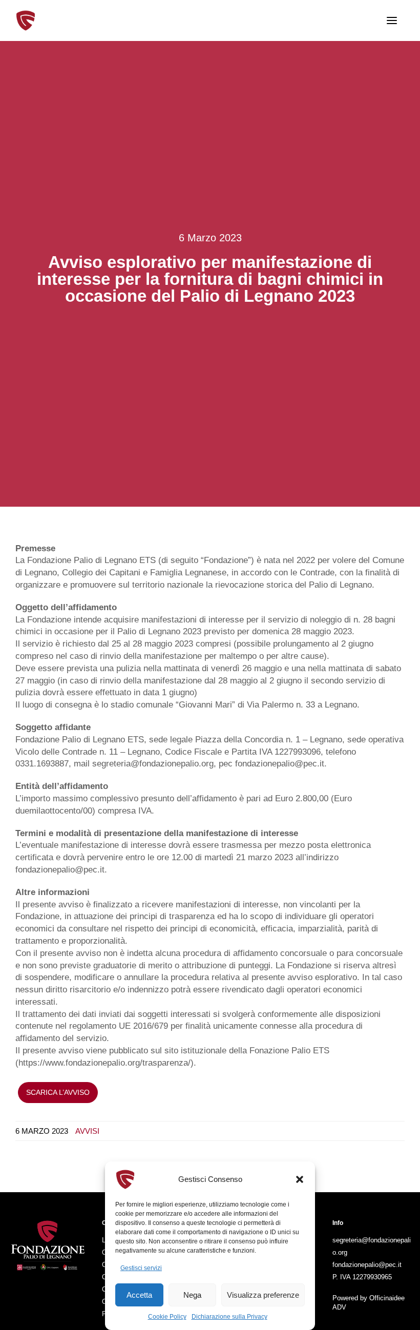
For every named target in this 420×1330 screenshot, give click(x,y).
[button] (300, 1179)
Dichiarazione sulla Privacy (229, 1316)
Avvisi (87, 1131)
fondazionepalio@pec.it (367, 1265)
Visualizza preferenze (263, 1295)
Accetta (139, 1295)
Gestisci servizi (141, 1268)
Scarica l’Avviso (58, 1092)
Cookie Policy (167, 1316)
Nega (192, 1295)
